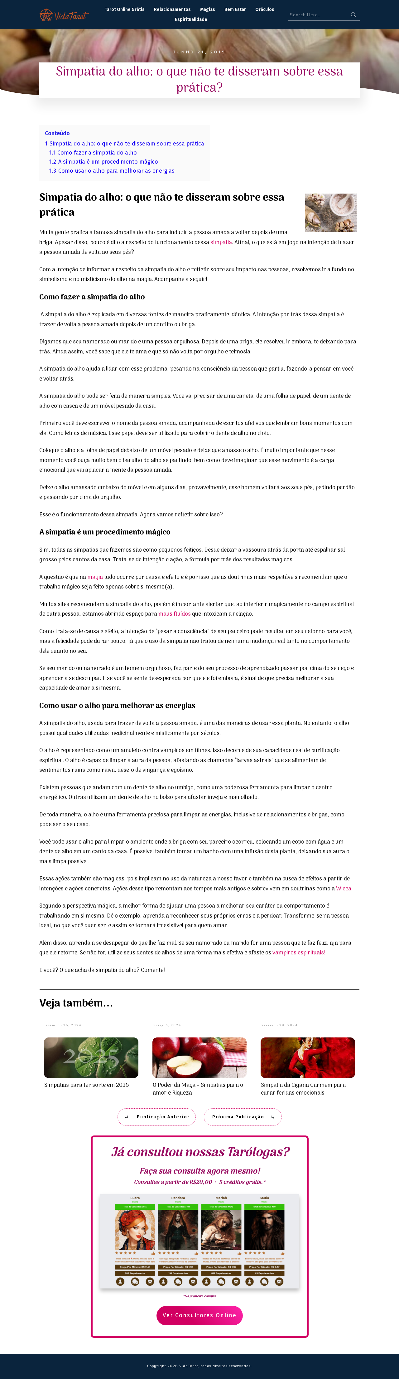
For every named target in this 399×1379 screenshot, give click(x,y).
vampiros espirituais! (298, 953)
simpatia (221, 242)
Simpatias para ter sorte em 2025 (86, 1085)
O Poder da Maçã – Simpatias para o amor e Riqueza (198, 1089)
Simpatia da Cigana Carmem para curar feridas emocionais (303, 1089)
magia (95, 577)
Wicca (343, 889)
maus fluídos (174, 614)
